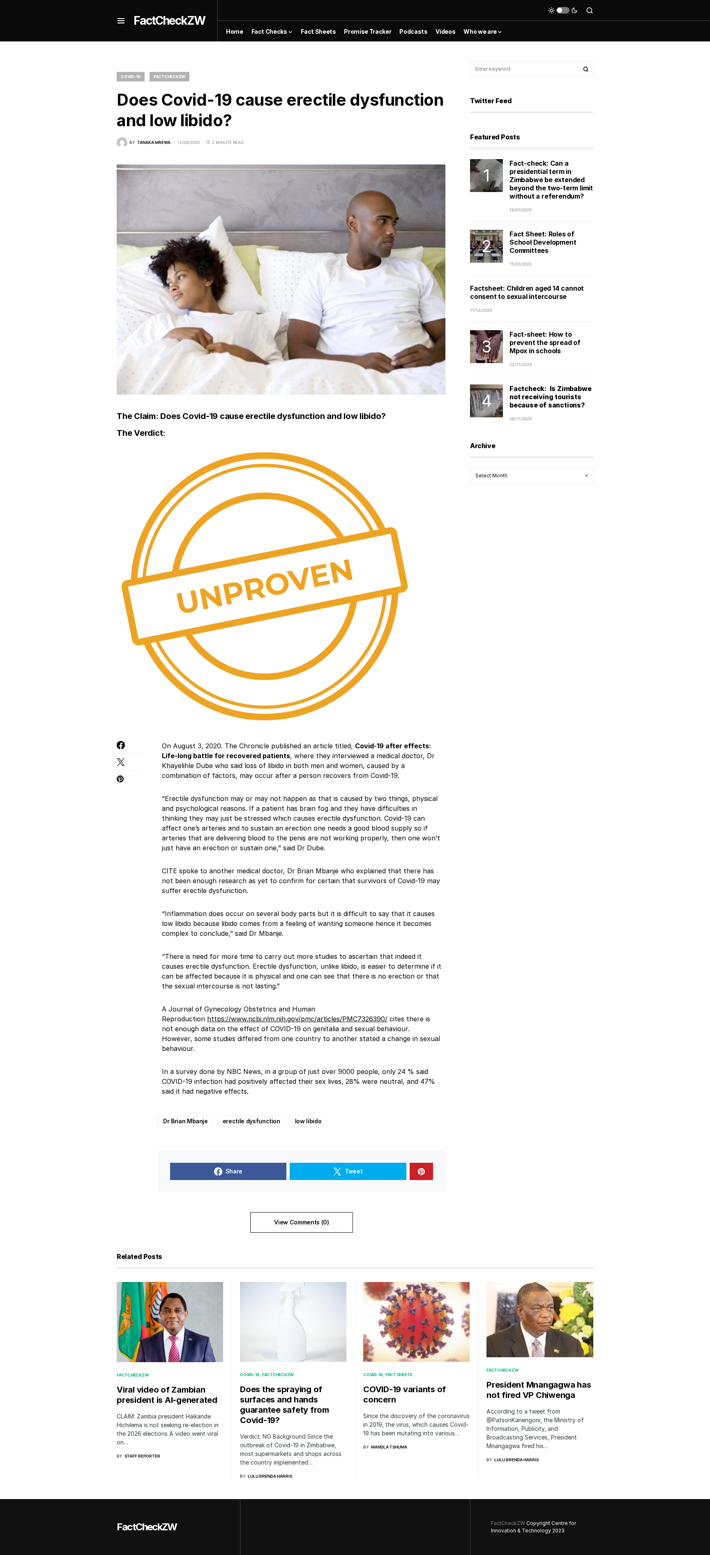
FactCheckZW (169, 21)
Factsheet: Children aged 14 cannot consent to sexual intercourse (527, 292)
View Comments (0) (301, 1222)
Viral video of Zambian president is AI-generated (167, 1395)
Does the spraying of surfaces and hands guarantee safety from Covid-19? (284, 1404)
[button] (121, 20)
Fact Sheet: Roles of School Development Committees (542, 242)
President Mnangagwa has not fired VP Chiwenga (538, 1390)
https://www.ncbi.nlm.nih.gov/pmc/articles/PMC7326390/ (297, 1019)
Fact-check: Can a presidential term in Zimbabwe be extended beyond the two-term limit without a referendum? (551, 179)
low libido (308, 1121)
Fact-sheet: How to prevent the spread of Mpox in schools (545, 342)
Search (586, 69)
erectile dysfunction (251, 1121)
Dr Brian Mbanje (185, 1121)
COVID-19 (131, 76)
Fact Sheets (399, 1374)
